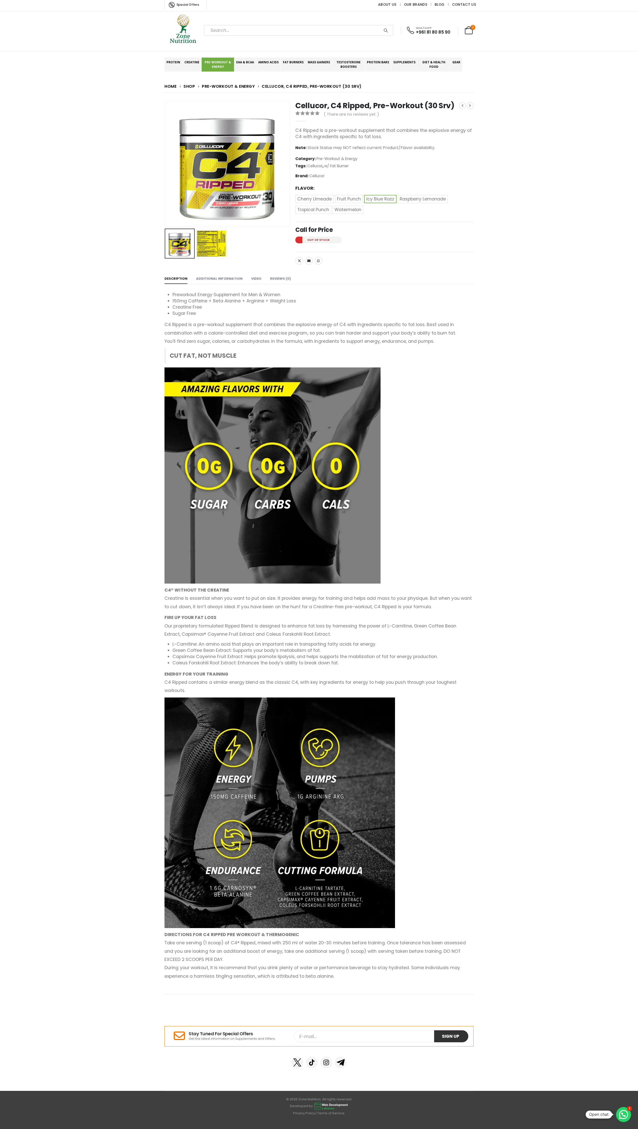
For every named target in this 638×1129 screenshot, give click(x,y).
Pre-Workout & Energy (218, 64)
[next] (470, 105)
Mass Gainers (319, 62)
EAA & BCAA (245, 62)
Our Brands (415, 4)
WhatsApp (318, 261)
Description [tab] (175, 278)
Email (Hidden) (309, 261)
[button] (165, 164)
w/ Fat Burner (336, 166)
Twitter (299, 261)
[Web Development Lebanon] (331, 1106)
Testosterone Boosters (348, 64)
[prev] (462, 105)
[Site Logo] (183, 30)
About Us (387, 4)
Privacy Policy (304, 1113)
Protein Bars (378, 62)
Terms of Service (330, 1113)
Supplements (404, 62)
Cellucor (314, 166)
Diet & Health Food (433, 64)
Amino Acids (268, 62)
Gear (456, 62)
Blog (439, 4)
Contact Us (464, 4)
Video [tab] (256, 278)
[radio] (314, 199)
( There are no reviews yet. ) (351, 114)
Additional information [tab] (219, 278)
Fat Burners (293, 62)
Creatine (191, 62)
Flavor (304, 188)
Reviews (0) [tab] (280, 278)
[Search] (386, 30)
